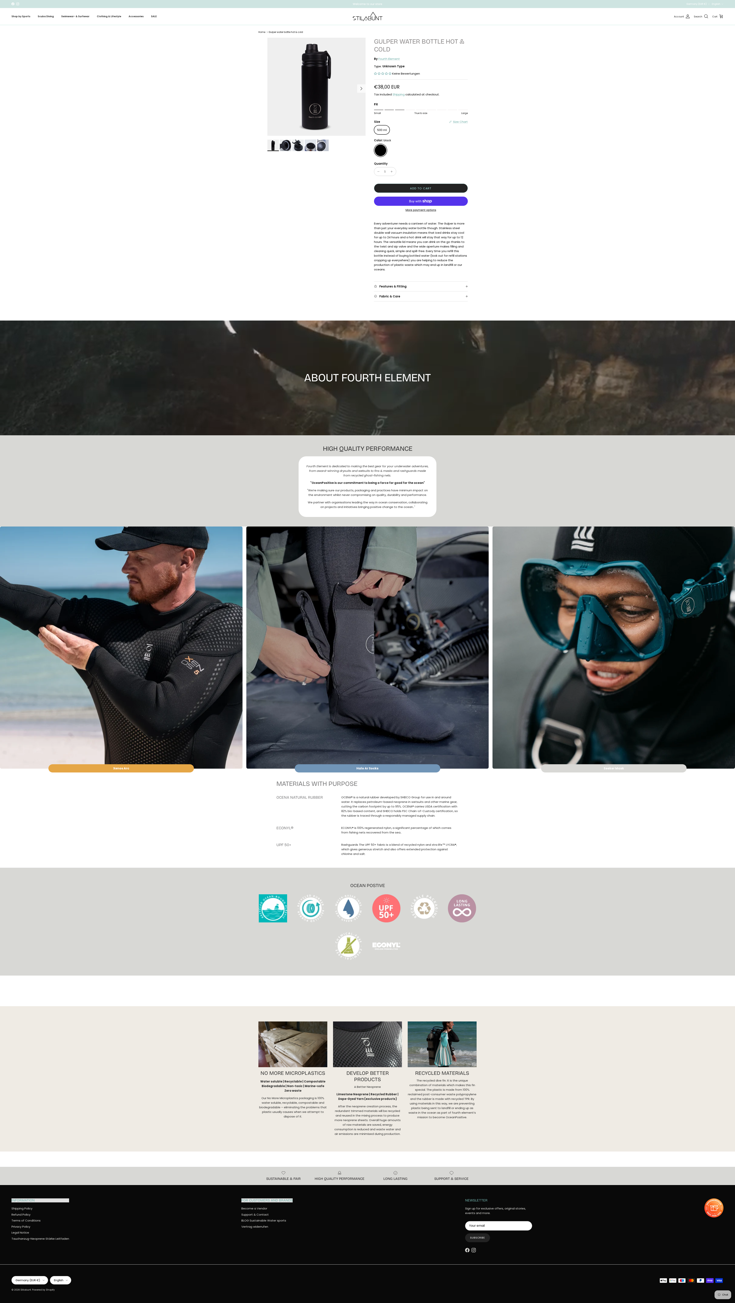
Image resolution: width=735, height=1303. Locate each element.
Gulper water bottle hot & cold (286, 32)
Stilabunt (25, 1289)
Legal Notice (20, 1233)
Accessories (136, 16)
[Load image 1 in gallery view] (316, 87)
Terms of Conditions (26, 1220)
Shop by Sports (20, 16)
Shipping (399, 94)
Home (261, 32)
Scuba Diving (46, 16)
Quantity (381, 164)
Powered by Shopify (43, 1289)
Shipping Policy (21, 1208)
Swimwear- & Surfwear (75, 16)
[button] (382, 74)
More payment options (421, 210)
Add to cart (420, 188)
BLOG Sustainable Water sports (263, 1220)
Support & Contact (255, 1215)
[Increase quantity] (392, 171)
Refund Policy (20, 1215)
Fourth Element (389, 59)
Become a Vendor (254, 1208)
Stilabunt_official (381, 5)
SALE (154, 16)
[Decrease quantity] (377, 171)
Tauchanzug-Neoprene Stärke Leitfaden (40, 1239)
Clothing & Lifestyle (109, 16)
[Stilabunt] (367, 16)
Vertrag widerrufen (254, 1227)
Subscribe (477, 1238)
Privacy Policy (20, 1227)
